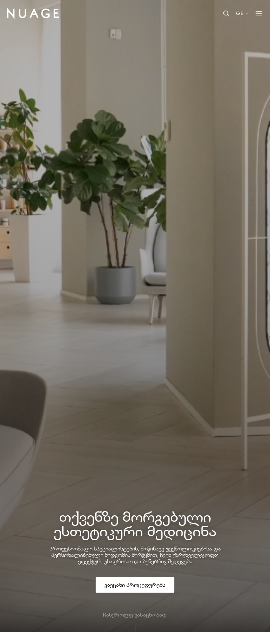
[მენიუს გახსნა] (259, 13)
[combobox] (242, 13)
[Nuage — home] (33, 11)
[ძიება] (226, 13)
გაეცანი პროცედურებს (134, 584)
